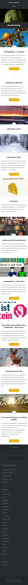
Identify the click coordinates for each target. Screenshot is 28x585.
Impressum (5, 561)
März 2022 (5, 531)
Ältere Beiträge (14, 447)
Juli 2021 (4, 544)
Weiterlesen (14, 68)
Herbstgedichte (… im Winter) (9, 469)
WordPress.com (18, 581)
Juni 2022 (4, 525)
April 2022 (4, 528)
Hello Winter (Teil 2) (7, 476)
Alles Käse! (5, 482)
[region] (14, 15)
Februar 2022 (5, 535)
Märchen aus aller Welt (7, 473)
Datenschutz (5, 565)
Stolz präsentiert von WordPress (14, 580)
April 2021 (4, 554)
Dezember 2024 (6, 494)
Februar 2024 (5, 500)
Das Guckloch (14, 3)
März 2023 (5, 513)
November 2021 (6, 541)
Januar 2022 (5, 538)
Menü (14, 6)
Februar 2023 (5, 516)
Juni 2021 (4, 547)
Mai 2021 (4, 550)
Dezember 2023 (6, 506)
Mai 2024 (4, 497)
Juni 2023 (4, 509)
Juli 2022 (4, 522)
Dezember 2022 (6, 519)
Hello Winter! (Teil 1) (7, 479)
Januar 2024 (5, 503)
